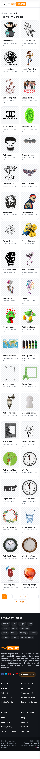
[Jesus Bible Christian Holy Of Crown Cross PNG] (10, 201)
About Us (24, 722)
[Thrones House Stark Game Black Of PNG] (10, 173)
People (22, 624)
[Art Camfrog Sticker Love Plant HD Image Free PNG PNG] (10, 316)
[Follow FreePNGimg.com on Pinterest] (9, 674)
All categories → (27, 637)
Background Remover (29, 702)
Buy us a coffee (28, 674)
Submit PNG (25, 731)
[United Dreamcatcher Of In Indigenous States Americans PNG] (30, 287)
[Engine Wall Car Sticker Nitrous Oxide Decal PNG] (10, 488)
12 (36, 597)
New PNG (4, 688)
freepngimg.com (30, 743)
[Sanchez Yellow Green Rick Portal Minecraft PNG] (30, 115)
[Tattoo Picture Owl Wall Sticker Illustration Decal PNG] (30, 173)
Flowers (5, 628)
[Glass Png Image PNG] (10, 573)
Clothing (23, 633)
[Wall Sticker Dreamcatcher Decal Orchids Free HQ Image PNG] (10, 287)
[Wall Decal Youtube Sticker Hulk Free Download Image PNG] (10, 144)
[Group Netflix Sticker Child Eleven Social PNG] (30, 87)
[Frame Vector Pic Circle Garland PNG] (10, 516)
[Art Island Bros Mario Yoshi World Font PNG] (30, 316)
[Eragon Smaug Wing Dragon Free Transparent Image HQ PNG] (30, 144)
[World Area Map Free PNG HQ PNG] (10, 344)
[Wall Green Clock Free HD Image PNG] (10, 459)
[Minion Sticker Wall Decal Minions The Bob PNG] (30, 230)
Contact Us (25, 727)
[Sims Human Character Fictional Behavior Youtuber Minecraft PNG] (10, 29)
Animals (6, 624)
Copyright (8, 741)
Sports (5, 633)
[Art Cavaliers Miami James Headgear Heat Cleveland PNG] (30, 201)
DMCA (3, 718)
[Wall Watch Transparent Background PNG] (30, 459)
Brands (13, 633)
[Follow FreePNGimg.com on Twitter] (6, 674)
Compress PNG (27, 693)
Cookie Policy (6, 722)
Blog (23, 718)
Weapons (33, 633)
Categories (5, 693)
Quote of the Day (7, 702)
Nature (14, 628)
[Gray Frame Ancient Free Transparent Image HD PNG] (10, 430)
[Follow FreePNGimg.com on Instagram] (13, 674)
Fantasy (5, 637)
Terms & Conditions (8, 731)
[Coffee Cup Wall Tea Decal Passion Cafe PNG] (10, 87)
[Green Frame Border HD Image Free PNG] (30, 373)
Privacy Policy (6, 727)
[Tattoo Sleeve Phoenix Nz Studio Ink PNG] (30, 258)
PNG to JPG (25, 688)
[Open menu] (8, 3)
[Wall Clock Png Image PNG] (10, 545)
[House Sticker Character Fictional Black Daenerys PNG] (10, 58)
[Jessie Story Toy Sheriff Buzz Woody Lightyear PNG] (30, 58)
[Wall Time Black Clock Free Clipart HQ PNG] (30, 488)
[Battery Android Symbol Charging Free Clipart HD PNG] (30, 344)
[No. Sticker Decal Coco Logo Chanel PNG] (10, 115)
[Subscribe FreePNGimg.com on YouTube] (17, 674)
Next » (22, 602)
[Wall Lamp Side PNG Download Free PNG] (30, 402)
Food (30, 624)
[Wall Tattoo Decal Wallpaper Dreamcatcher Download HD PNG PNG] (30, 29)
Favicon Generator (28, 697)
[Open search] (3, 3)
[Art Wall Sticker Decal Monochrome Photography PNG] (30, 430)
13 (16, 602)
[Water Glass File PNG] (30, 516)
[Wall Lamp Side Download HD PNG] (10, 402)
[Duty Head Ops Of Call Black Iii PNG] (10, 258)
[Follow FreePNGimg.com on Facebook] (2, 674)
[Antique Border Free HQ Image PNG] (10, 373)
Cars (14, 624)
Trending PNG (6, 697)
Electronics (25, 628)
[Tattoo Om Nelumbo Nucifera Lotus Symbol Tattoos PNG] (10, 230)
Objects (14, 637)
